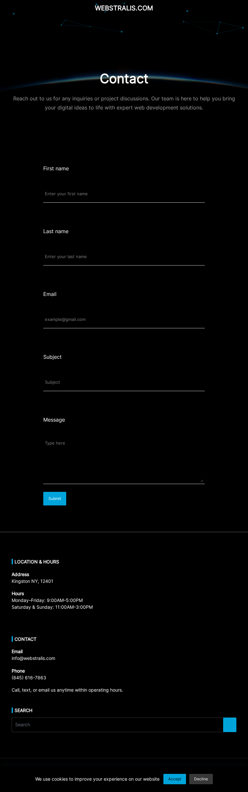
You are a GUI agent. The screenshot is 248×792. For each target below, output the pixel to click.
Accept (174, 778)
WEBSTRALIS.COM (124, 8)
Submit (54, 498)
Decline (201, 778)
